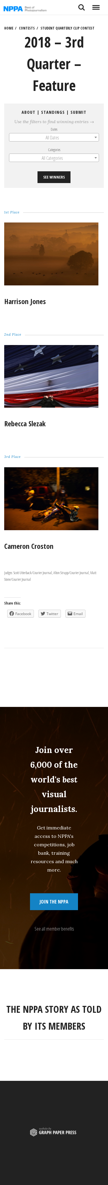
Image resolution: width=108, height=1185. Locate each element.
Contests (27, 28)
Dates (54, 129)
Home (8, 28)
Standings (53, 112)
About (28, 112)
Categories (54, 149)
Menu (95, 5)
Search (81, 5)
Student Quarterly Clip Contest (67, 28)
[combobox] (54, 137)
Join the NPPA (54, 901)
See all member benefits (54, 928)
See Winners (54, 177)
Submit (78, 112)
